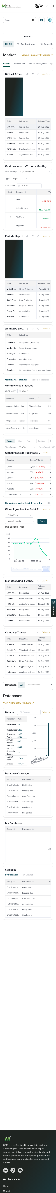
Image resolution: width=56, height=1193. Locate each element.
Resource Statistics (40, 380)
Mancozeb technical (15, 413)
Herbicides (27, 785)
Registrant (42, 441)
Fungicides (27, 813)
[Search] (38, 74)
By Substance (11, 875)
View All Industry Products (36, 55)
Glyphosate (27, 807)
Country (10, 441)
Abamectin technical (15, 406)
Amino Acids (27, 802)
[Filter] (33, 74)
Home (6, 1186)
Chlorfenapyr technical (16, 428)
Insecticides (27, 790)
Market (6, 1191)
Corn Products (28, 796)
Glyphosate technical (15, 421)
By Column (28, 875)
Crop (20, 441)
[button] (40, 684)
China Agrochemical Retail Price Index (23, 503)
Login (46, 6)
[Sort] (27, 74)
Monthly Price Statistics (16, 380)
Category (30, 441)
